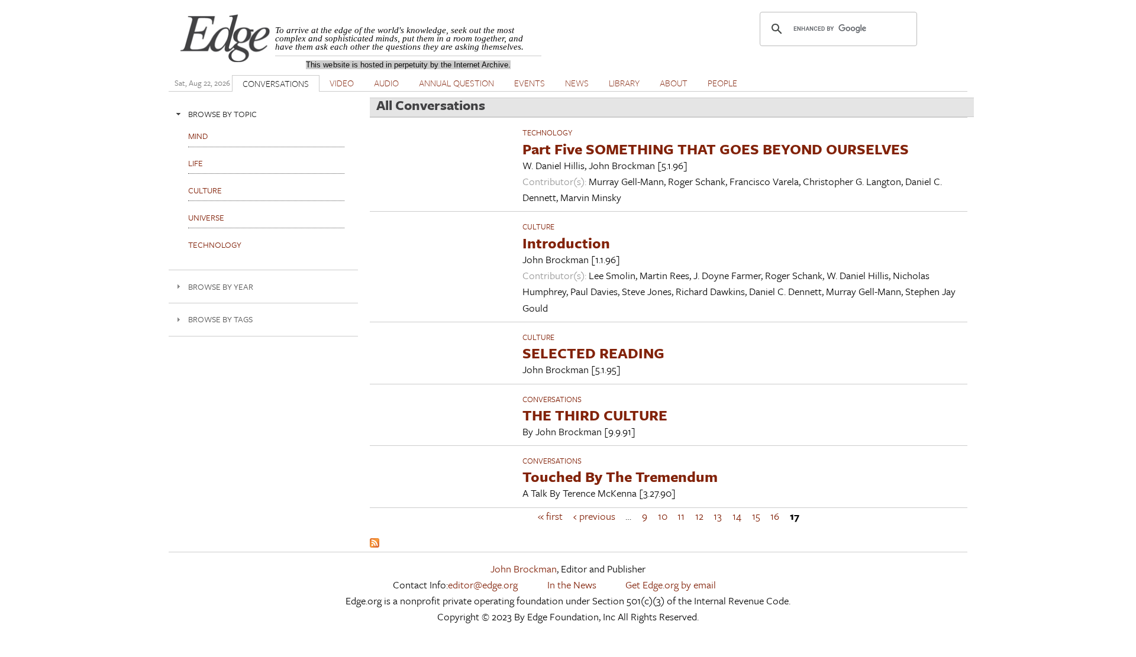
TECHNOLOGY (547, 132)
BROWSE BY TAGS (220, 319)
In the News (571, 584)
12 (699, 516)
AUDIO (386, 82)
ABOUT (674, 82)
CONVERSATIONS (276, 83)
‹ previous (594, 516)
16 (774, 516)
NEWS (577, 82)
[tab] (263, 113)
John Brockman (523, 568)
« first (550, 516)
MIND (198, 136)
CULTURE (538, 226)
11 (681, 516)
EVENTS (529, 82)
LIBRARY (624, 82)
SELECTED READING (593, 352)
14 (736, 516)
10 (662, 516)
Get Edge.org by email (670, 584)
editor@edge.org (483, 584)
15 (756, 516)
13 (718, 516)
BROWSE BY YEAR (220, 286)
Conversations (552, 399)
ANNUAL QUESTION (456, 82)
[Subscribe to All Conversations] (374, 543)
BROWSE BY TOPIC (222, 114)
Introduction (566, 242)
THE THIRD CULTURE (594, 414)
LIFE (195, 163)
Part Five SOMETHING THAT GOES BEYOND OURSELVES (715, 148)
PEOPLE (722, 82)
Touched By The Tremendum (620, 476)
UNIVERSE (206, 217)
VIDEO (342, 82)
